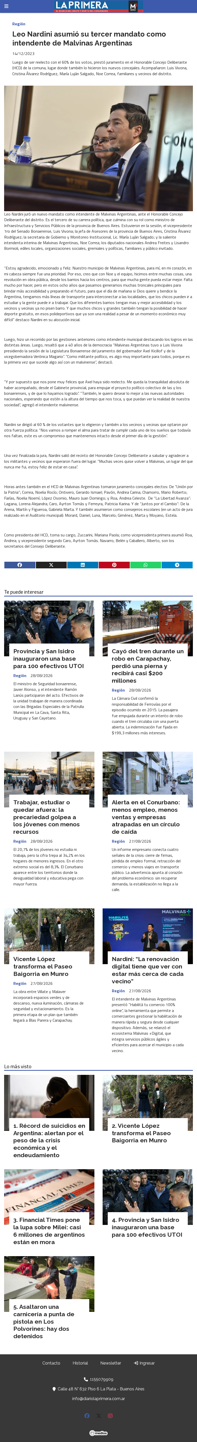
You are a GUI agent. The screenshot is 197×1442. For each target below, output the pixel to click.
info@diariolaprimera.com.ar (98, 1398)
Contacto (51, 1363)
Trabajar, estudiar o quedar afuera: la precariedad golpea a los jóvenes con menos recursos (46, 817)
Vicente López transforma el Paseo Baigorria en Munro (42, 966)
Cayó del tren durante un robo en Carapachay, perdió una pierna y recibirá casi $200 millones (148, 666)
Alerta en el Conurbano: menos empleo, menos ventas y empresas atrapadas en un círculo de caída (146, 817)
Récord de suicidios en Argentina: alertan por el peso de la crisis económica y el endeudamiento (49, 1140)
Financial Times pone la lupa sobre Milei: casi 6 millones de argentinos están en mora (49, 1230)
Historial (80, 1363)
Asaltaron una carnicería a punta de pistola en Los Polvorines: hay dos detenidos (43, 1321)
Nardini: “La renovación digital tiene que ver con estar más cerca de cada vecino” (148, 969)
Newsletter (110, 1363)
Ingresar (147, 1363)
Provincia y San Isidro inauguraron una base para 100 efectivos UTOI (48, 658)
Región (18, 24)
